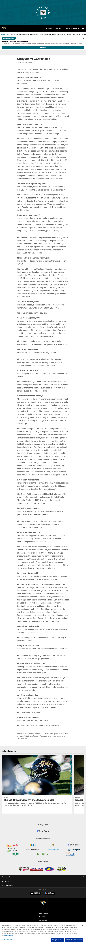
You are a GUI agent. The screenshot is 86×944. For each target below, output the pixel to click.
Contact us (43, 920)
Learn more (43, 47)
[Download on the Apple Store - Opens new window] (35, 893)
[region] (43, 933)
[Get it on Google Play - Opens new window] (49, 894)
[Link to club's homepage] (4, 27)
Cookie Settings (7, 939)
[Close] (83, 39)
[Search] (79, 28)
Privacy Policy (43, 913)
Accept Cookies (57, 940)
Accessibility (43, 916)
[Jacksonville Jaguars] (43, 903)
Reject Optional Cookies (74, 940)
